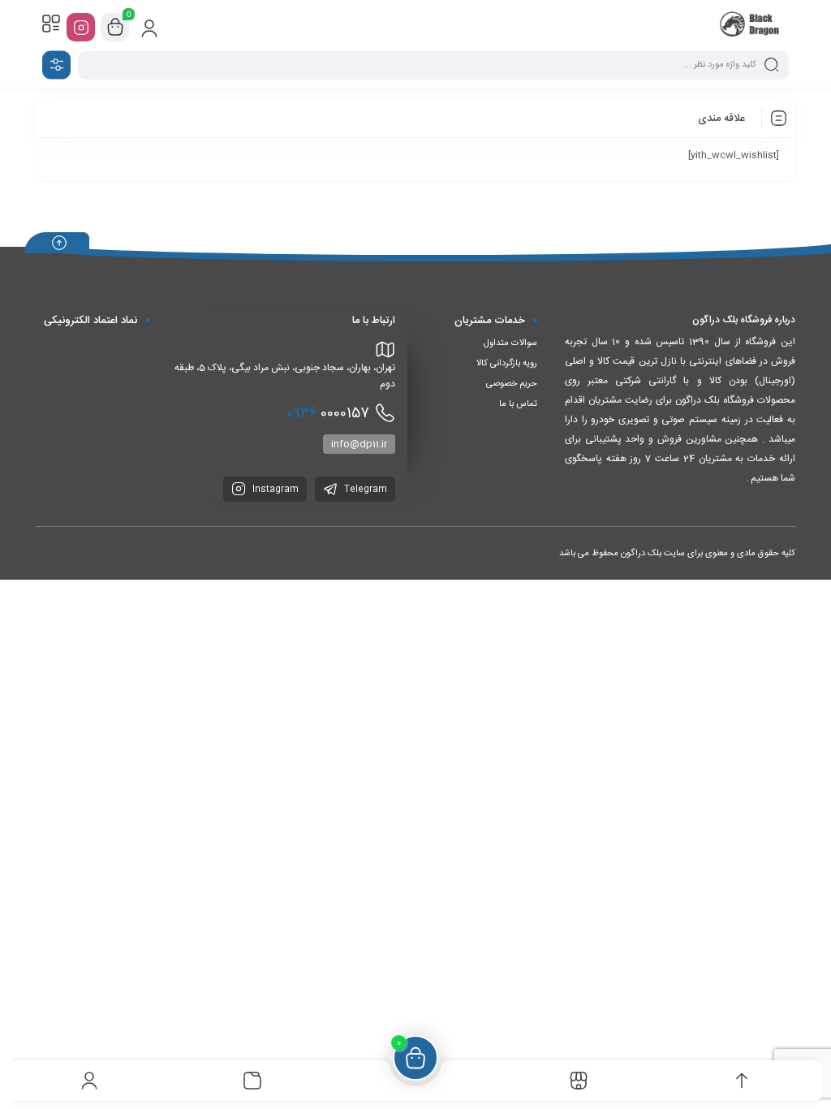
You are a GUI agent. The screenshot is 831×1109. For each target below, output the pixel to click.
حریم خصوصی (511, 384)
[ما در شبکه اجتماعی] (81, 27)
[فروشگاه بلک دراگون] (751, 26)
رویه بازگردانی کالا (506, 363)
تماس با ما (518, 404)
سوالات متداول (510, 343)
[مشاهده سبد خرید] (115, 28)
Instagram (274, 489)
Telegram (364, 489)
